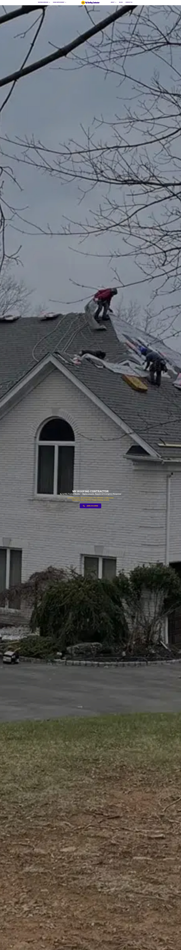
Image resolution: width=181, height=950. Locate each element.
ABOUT (112, 2)
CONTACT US (128, 2)
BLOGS (121, 2)
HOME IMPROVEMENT (58, 2)
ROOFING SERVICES (43, 2)
